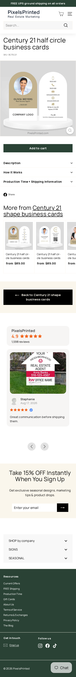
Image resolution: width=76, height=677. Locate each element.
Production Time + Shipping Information (32, 182)
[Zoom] (70, 130)
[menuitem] (38, 540)
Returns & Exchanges (15, 615)
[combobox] (38, 25)
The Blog (8, 625)
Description (12, 163)
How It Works (12, 172)
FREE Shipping (11, 588)
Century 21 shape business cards (33, 211)
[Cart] (61, 14)
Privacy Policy (11, 620)
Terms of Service (12, 609)
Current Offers (11, 583)
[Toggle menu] (66, 541)
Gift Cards (9, 599)
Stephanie (27, 399)
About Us (8, 604)
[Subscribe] (62, 507)
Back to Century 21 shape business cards (41, 297)
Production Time (12, 594)
